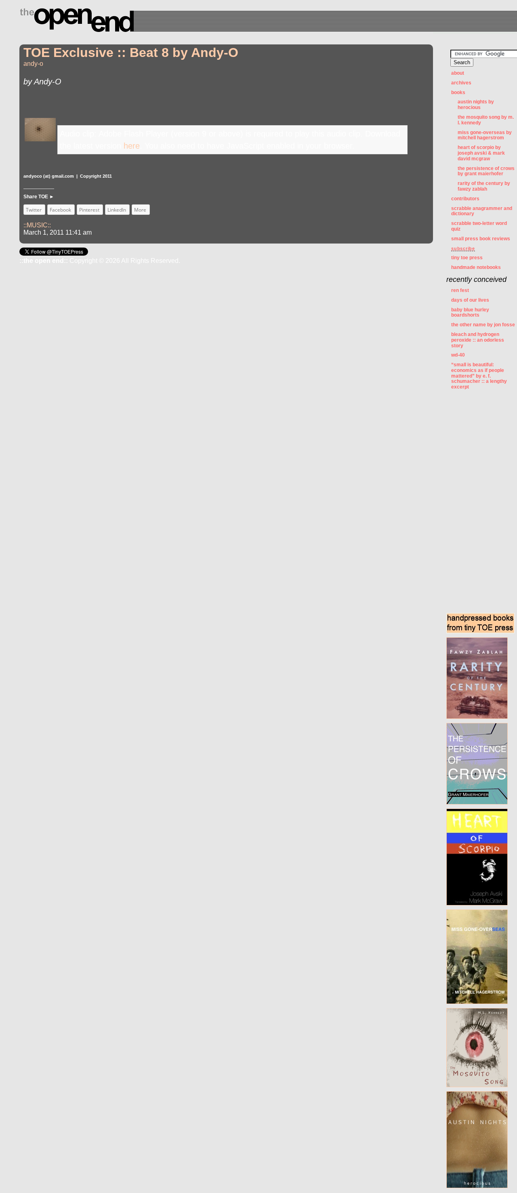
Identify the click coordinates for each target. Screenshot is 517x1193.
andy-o (33, 63)
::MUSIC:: (37, 225)
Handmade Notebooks (476, 267)
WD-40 (458, 355)
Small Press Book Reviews (480, 239)
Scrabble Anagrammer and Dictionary (481, 211)
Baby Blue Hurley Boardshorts (470, 312)
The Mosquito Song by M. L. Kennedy (486, 120)
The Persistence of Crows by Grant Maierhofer (486, 171)
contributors (465, 199)
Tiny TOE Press (467, 257)
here (132, 145)
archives (461, 83)
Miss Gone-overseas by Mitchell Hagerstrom (485, 135)
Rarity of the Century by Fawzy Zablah (484, 186)
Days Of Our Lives (470, 300)
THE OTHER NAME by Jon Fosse (483, 325)
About (457, 73)
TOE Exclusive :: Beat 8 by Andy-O (130, 52)
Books (458, 92)
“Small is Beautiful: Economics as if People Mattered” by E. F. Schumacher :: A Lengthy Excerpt (479, 376)
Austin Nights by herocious (476, 104)
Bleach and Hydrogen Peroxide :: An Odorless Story (477, 340)
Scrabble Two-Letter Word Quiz (479, 226)
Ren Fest (460, 290)
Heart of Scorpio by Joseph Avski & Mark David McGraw (481, 153)
